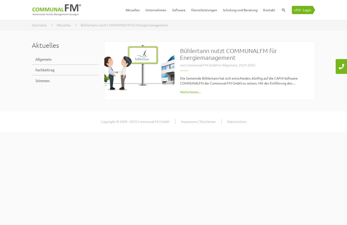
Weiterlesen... (190, 92)
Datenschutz (236, 121)
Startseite (39, 25)
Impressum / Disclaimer (198, 121)
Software (179, 10)
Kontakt (269, 10)
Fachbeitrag (45, 70)
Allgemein (43, 59)
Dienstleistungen (204, 10)
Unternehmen (155, 10)
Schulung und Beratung (240, 10)
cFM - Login (302, 10)
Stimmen (42, 80)
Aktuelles (133, 10)
